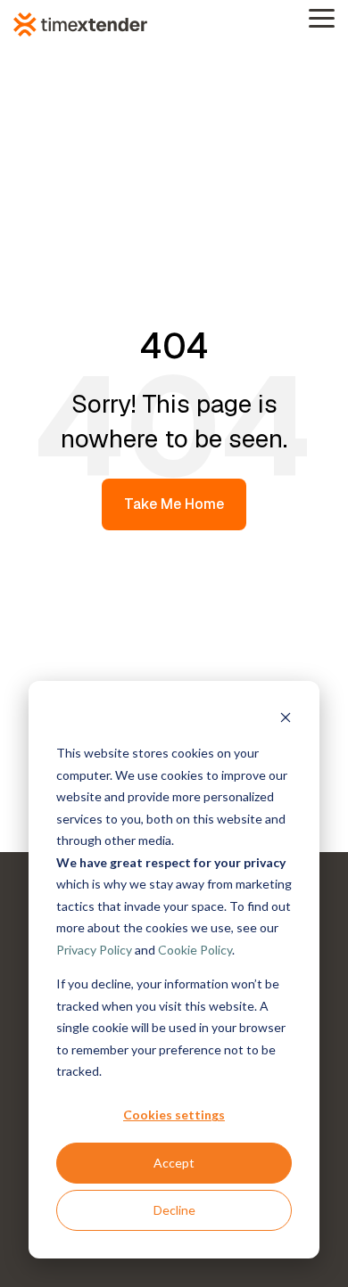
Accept (174, 1162)
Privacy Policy (94, 949)
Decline (174, 1209)
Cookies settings (174, 1114)
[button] (322, 17)
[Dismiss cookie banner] (285, 720)
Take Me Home (174, 504)
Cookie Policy (195, 949)
